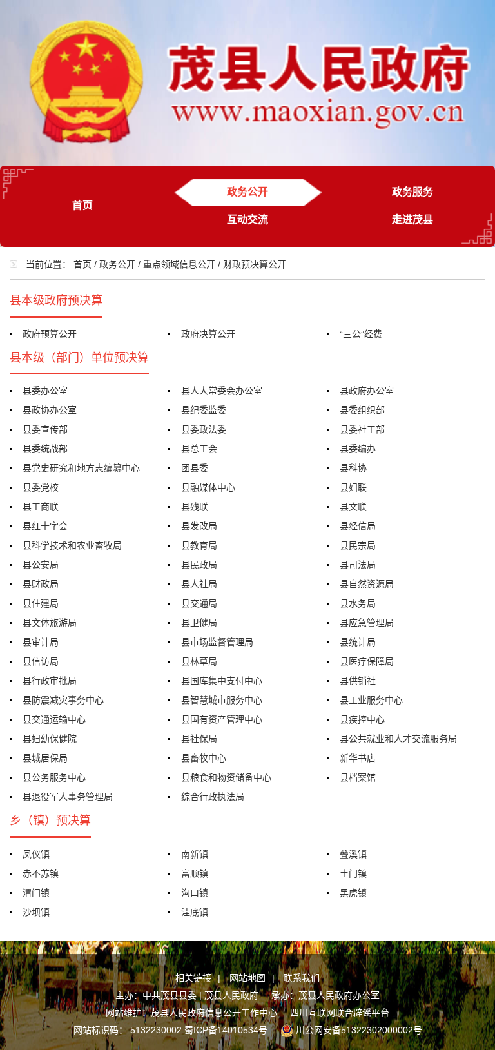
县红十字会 (45, 526)
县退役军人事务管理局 (68, 797)
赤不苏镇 (41, 873)
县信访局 (41, 661)
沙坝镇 (36, 912)
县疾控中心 (362, 719)
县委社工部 (362, 429)
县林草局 (199, 661)
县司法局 (358, 564)
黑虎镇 (353, 893)
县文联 (353, 506)
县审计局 (41, 642)
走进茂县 (412, 219)
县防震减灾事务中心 (63, 700)
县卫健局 (199, 622)
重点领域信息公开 (179, 264)
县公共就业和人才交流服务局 (398, 739)
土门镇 (353, 873)
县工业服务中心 (371, 700)
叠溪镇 (353, 854)
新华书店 (358, 758)
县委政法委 (203, 429)
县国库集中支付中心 (221, 681)
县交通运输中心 (54, 719)
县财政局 (41, 584)
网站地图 (247, 978)
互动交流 (247, 219)
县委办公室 (45, 390)
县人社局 (199, 584)
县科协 (353, 468)
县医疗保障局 (367, 661)
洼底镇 (194, 912)
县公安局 (41, 564)
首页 (82, 205)
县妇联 (353, 487)
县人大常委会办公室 (221, 390)
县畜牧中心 (203, 758)
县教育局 (199, 545)
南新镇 (194, 854)
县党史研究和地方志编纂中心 (81, 468)
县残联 (194, 506)
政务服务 (412, 191)
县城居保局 (45, 758)
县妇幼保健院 (50, 739)
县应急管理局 (367, 622)
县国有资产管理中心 (221, 719)
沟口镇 (194, 893)
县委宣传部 (45, 429)
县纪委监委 (203, 410)
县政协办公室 (50, 410)
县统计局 (358, 642)
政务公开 (247, 191)
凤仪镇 (36, 854)
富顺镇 (194, 873)
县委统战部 (45, 448)
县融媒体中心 (208, 487)
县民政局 (199, 564)
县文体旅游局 (50, 622)
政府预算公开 (50, 334)
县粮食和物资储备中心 (226, 777)
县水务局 (358, 603)
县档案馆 (358, 777)
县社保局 (199, 739)
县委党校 (41, 487)
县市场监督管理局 (217, 642)
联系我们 (302, 978)
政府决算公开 (208, 334)
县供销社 (358, 681)
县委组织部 (362, 410)
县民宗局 (358, 545)
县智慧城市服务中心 (221, 700)
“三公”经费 (361, 334)
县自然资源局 (367, 584)
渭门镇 (36, 893)
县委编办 (358, 448)
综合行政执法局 (212, 797)
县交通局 (199, 603)
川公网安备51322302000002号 (359, 1030)
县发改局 (199, 526)
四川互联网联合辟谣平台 (339, 1012)
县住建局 (41, 603)
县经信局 (358, 526)
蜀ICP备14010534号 (225, 1030)
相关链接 (193, 978)
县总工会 (199, 448)
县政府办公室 (367, 390)
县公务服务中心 (54, 777)
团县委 (194, 468)
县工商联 (41, 506)
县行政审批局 (50, 681)
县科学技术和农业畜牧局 (72, 545)
